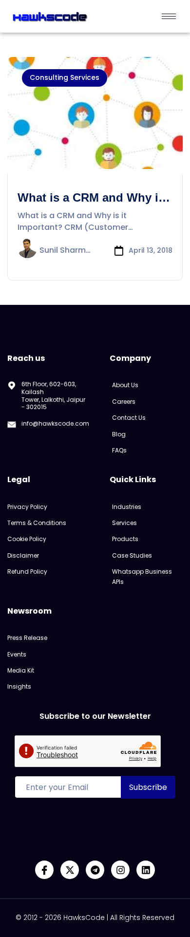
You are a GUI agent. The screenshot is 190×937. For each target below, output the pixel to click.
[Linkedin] (145, 870)
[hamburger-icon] (169, 16)
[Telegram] (95, 870)
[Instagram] (120, 870)
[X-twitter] (69, 870)
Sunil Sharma (65, 250)
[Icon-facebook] (44, 870)
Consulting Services (64, 77)
